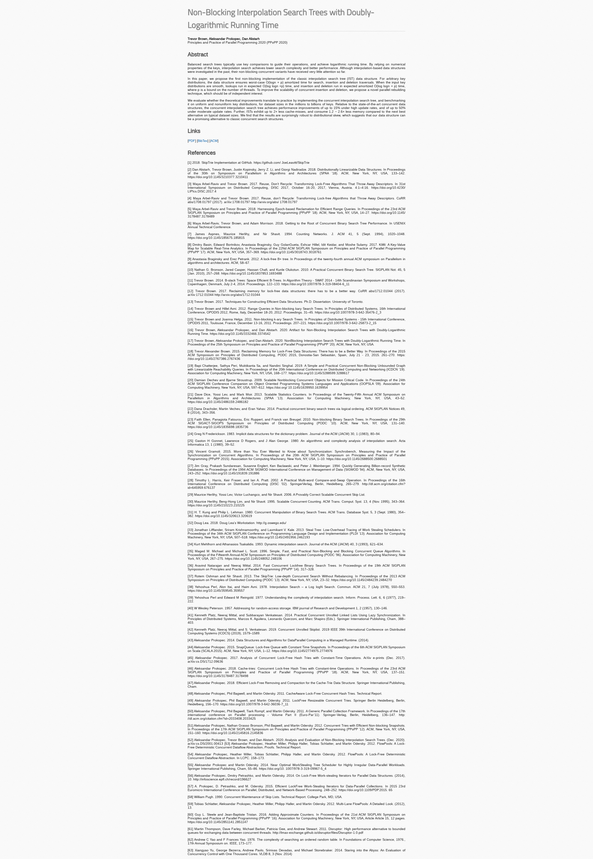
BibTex (203, 141)
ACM (214, 141)
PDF (192, 141)
